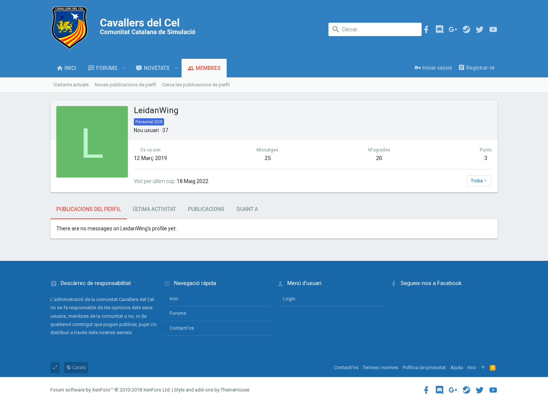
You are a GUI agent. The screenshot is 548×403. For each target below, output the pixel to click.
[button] (124, 68)
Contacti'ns (182, 328)
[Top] (483, 367)
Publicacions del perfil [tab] (88, 209)
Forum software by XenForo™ (110, 390)
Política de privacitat (424, 367)
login (289, 298)
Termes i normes (380, 367)
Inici (174, 298)
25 (268, 158)
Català (78, 367)
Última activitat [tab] (154, 209)
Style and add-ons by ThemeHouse (211, 390)
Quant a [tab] (247, 209)
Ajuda (456, 367)
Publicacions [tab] (206, 209)
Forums (178, 313)
